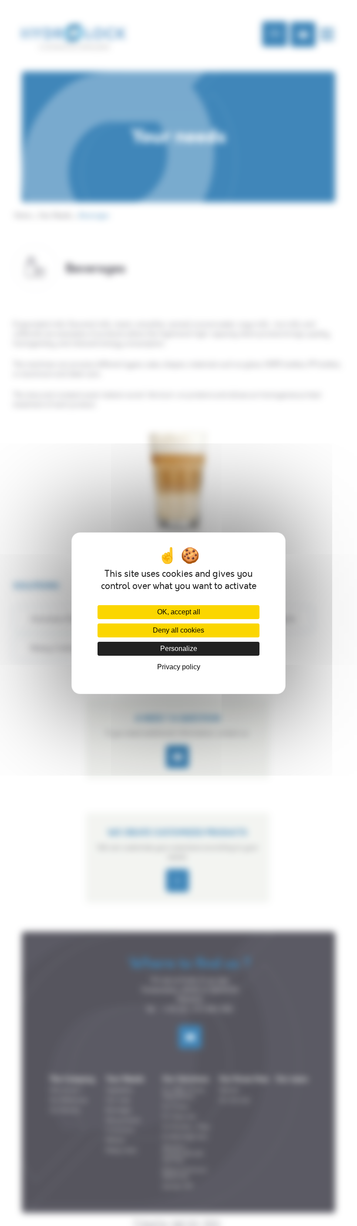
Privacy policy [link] (178, 667)
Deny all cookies (178, 630)
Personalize (178, 648)
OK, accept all (178, 612)
